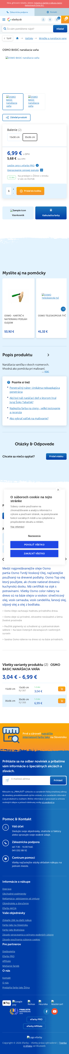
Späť (9, 38)
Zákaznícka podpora (19, 12)
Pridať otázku (56, 456)
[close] (58, 489)
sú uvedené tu (48, 802)
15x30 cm (14, 137)
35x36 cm (30, 137)
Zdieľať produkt (18, 117)
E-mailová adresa (20, 778)
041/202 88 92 (19, 850)
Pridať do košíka (32, 191)
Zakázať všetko (34, 553)
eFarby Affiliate (34, 1026)
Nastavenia (34, 535)
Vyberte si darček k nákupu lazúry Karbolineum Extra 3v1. (43, 4)
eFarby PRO (36, 1019)
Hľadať (60, 28)
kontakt (53, 12)
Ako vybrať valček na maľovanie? (29, 418)
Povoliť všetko (34, 544)
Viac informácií (17, 526)
